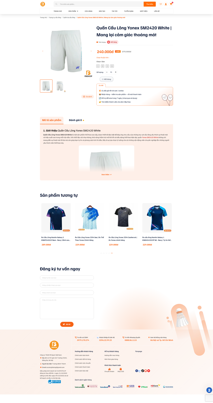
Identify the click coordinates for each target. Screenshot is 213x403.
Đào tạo (102, 11)
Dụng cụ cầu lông (55, 17)
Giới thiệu (143, 11)
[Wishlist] (161, 4)
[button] (91, 51)
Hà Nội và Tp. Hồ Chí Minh (161, 340)
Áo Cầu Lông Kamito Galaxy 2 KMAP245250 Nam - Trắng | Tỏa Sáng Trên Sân (156, 239)
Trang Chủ (58, 11)
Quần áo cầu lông (69, 17)
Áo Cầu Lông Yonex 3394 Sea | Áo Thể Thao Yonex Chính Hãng (55, 238)
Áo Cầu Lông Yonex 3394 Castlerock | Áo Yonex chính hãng (89, 238)
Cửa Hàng (88, 11)
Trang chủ (43, 17)
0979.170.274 (83, 340)
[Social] (136, 371)
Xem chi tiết (56, 235)
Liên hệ (157, 11)
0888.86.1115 (131, 340)
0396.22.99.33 (105, 340)
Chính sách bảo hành (82, 355)
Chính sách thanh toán (82, 367)
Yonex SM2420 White (150, 137)
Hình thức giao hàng (111, 359)
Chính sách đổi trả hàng (83, 359)
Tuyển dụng (128, 11)
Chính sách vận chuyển (83, 363)
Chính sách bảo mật (81, 371)
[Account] (166, 4)
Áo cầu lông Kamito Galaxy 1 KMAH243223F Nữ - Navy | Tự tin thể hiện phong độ (123, 239)
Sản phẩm (72, 11)
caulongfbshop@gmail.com (53, 367)
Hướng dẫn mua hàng (112, 355)
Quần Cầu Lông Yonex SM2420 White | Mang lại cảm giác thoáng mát (101, 17)
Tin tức (114, 11)
